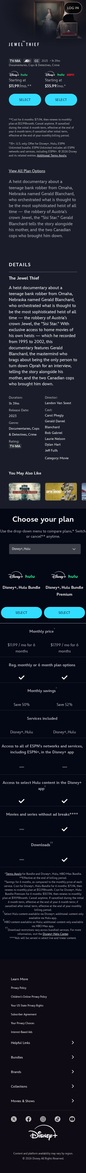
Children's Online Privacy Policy (29, 996)
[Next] (78, 490)
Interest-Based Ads (21, 1032)
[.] (14, 1119)
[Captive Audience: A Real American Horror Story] (61, 491)
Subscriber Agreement (24, 1014)
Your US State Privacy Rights (27, 1005)
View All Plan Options (27, 171)
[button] (43, 1043)
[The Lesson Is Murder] (25, 491)
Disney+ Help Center (55, 934)
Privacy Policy (18, 988)
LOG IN (73, 8)
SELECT (25, 100)
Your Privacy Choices (22, 1023)
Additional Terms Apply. (52, 155)
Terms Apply (14, 874)
